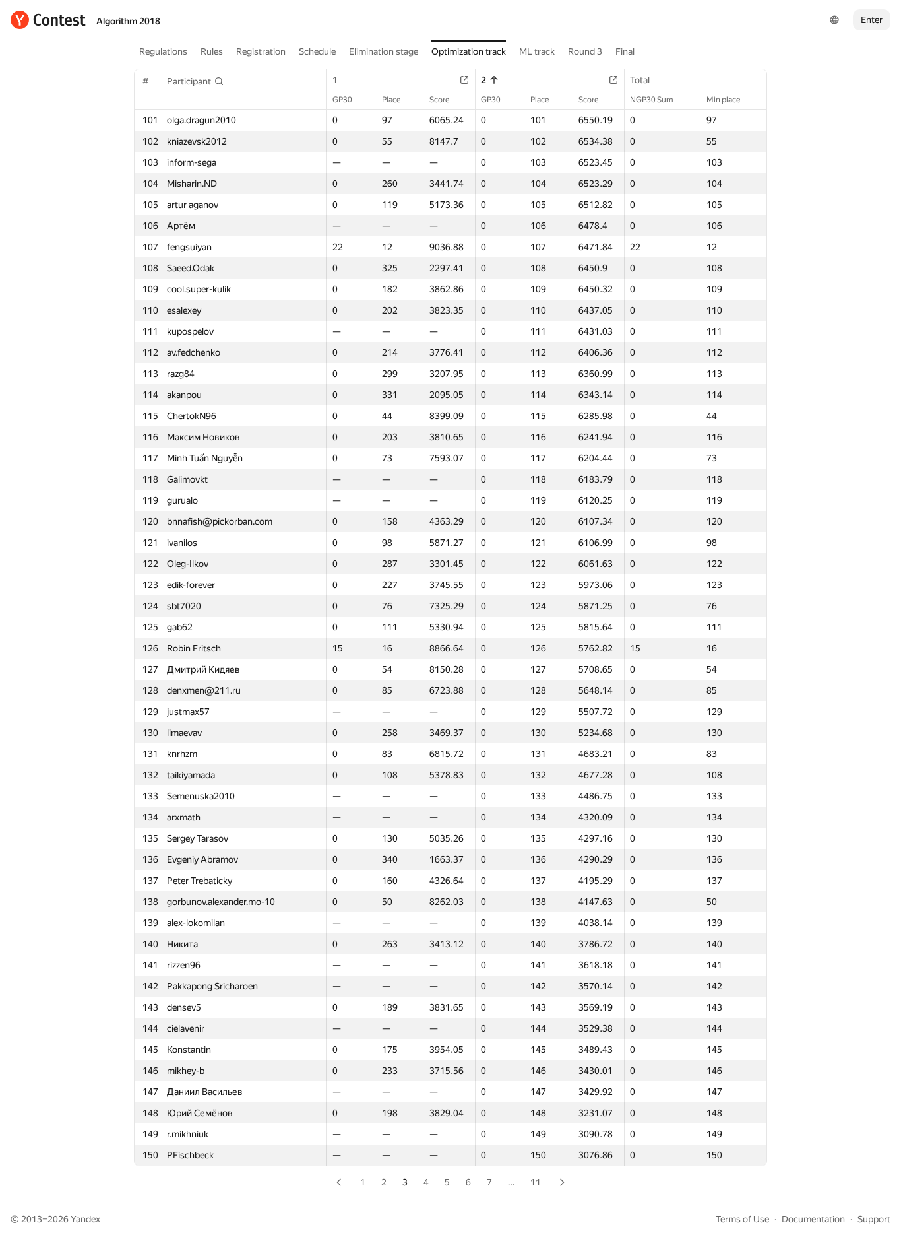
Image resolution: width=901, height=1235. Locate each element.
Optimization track (468, 51)
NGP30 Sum (651, 99)
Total (640, 80)
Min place (723, 99)
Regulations (163, 51)
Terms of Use (742, 1219)
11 (535, 1182)
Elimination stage (383, 51)
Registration (261, 51)
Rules (212, 51)
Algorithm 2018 (128, 21)
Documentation (813, 1219)
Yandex (85, 1219)
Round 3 (585, 51)
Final (625, 51)
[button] (195, 81)
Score (439, 99)
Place (391, 99)
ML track (537, 51)
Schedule (317, 51)
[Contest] (48, 20)
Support (873, 1219)
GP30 (342, 99)
